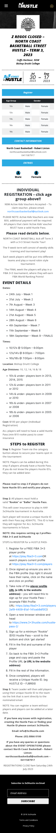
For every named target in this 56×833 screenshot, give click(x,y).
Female (44, 106)
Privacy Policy (28, 826)
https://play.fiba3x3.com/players (32, 564)
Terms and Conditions (28, 820)
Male (27, 106)
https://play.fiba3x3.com (27, 556)
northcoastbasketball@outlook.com (28, 211)
